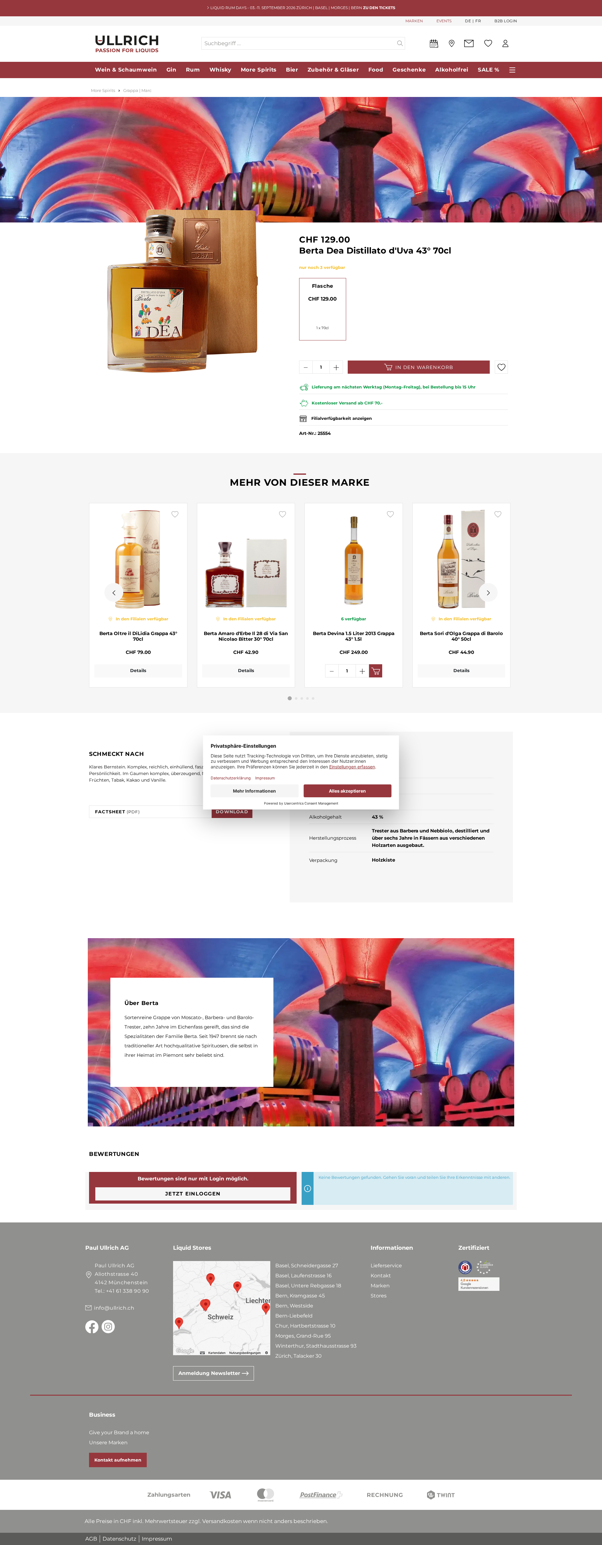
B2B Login (505, 21)
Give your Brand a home (119, 1432)
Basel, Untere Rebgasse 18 (308, 1286)
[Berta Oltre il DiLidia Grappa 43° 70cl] (138, 559)
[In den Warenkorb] (375, 670)
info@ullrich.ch (114, 1308)
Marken (380, 1286)
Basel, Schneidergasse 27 (306, 1266)
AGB (91, 1539)
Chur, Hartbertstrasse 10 (305, 1326)
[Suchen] (400, 43)
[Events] (434, 45)
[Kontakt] (469, 43)
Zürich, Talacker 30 (298, 1356)
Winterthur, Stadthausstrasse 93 (315, 1346)
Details (138, 670)
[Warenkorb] (517, 43)
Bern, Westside (294, 1306)
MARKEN (414, 21)
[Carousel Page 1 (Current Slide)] (290, 698)
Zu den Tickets (379, 7)
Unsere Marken (108, 1443)
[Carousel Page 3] (302, 698)
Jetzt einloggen (192, 1194)
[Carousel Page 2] (296, 698)
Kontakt (381, 1276)
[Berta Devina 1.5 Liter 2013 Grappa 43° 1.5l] (354, 559)
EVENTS (444, 21)
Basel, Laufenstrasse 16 (303, 1276)
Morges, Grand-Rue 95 (303, 1336)
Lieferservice (386, 1266)
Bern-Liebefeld (294, 1316)
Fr (478, 21)
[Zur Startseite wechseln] (143, 43)
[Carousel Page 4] (307, 698)
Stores (379, 1296)
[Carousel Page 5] (313, 698)
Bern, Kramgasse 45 (300, 1296)
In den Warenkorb (424, 367)
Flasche (322, 286)
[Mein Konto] (505, 43)
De (468, 21)
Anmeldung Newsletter (210, 1373)
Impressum (157, 1539)
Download (232, 812)
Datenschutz (119, 1539)
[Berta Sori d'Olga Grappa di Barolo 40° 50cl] (461, 559)
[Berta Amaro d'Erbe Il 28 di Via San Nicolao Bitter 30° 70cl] (246, 559)
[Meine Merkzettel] (488, 43)
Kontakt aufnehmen (117, 1460)
